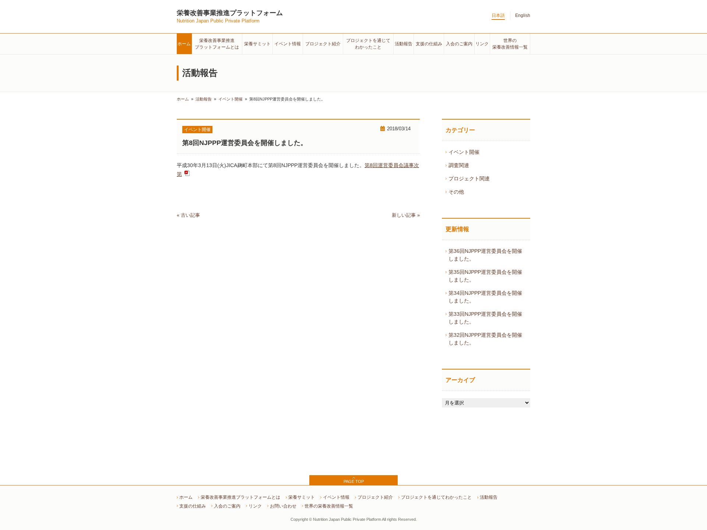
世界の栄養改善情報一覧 (329, 506)
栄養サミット (257, 43)
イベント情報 (287, 43)
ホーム (184, 43)
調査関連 (459, 165)
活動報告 (403, 43)
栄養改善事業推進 (217, 44)
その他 (456, 192)
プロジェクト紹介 (323, 43)
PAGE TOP (354, 481)
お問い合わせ (283, 506)
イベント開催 (197, 129)
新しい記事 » (406, 215)
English (522, 15)
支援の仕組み (429, 43)
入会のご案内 (459, 43)
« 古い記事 (188, 215)
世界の (510, 44)
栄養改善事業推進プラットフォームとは (240, 497)
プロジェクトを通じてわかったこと (436, 497)
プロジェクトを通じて (368, 44)
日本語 (498, 15)
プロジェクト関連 (469, 178)
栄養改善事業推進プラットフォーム (230, 16)
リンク (482, 43)
